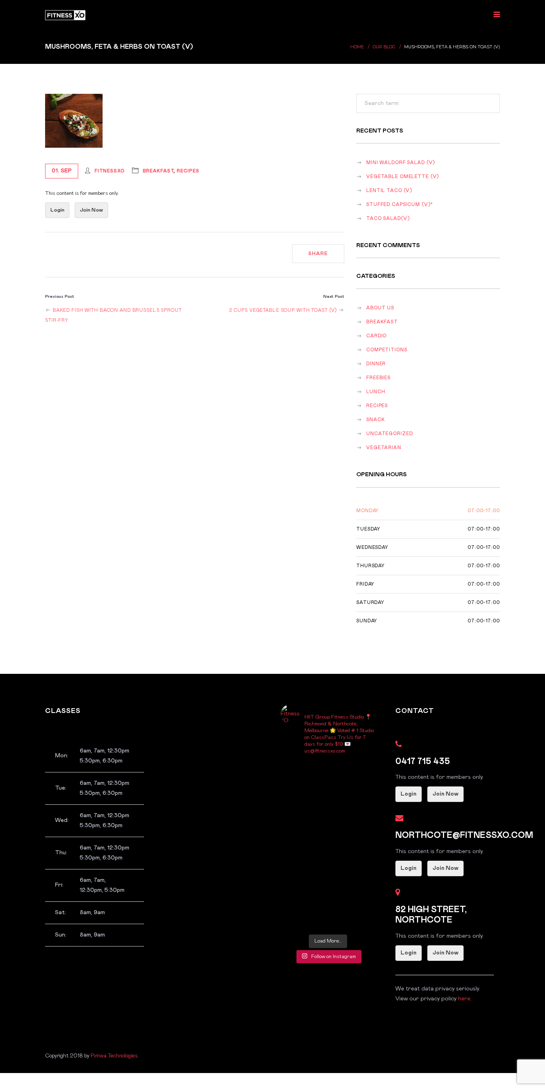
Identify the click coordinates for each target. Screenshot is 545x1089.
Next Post (333, 296)
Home (357, 47)
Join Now (91, 210)
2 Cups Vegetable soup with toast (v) (283, 310)
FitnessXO (110, 171)
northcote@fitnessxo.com (464, 835)
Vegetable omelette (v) (402, 176)
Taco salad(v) (387, 218)
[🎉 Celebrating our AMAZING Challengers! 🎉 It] (304, 916)
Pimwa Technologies (114, 1056)
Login (57, 210)
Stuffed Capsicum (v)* (399, 204)
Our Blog (384, 47)
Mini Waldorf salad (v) (400, 162)
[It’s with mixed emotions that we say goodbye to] (304, 803)
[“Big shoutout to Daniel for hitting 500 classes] (304, 888)
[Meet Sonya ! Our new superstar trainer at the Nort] (304, 859)
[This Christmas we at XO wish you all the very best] (304, 775)
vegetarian (383, 448)
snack (375, 420)
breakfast (158, 171)
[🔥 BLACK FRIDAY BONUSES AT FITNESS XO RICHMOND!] (351, 916)
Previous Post (59, 296)
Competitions (386, 350)
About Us (380, 308)
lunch (375, 392)
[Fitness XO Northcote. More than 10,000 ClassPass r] (351, 859)
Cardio (376, 336)
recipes (188, 171)
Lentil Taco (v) (389, 190)
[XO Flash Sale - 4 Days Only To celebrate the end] (351, 832)
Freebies (378, 378)
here (464, 999)
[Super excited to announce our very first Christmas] (304, 832)
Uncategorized (389, 434)
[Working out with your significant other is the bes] (351, 888)
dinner (376, 364)
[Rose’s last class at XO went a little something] (351, 775)
